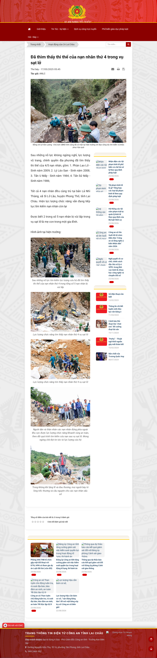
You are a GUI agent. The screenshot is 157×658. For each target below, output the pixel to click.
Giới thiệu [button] (41, 29)
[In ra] (118, 69)
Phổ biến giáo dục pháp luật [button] (115, 29)
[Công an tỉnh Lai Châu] (77, 14)
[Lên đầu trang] (151, 639)
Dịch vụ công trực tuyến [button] (85, 29)
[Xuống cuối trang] (151, 649)
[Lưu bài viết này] (124, 69)
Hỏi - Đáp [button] (32, 37)
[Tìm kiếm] (128, 44)
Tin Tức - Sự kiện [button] (59, 29)
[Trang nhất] (30, 29)
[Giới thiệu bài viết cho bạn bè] (113, 69)
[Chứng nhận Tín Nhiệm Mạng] (119, 634)
